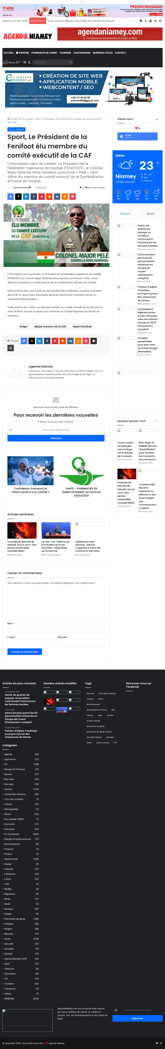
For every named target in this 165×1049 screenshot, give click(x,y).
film (113, 710)
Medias (8, 889)
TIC (6, 978)
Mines (7, 899)
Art (5, 764)
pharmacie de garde (96, 726)
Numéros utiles (103, 52)
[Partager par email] (93, 341)
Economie (9, 824)
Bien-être (9, 779)
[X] (18, 196)
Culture (8, 804)
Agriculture (10, 759)
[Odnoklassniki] (65, 196)
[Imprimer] (10, 348)
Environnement (12, 844)
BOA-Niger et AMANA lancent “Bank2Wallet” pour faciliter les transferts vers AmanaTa (148, 451)
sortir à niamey (102, 742)
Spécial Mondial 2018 (15, 958)
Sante (7, 939)
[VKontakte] (57, 196)
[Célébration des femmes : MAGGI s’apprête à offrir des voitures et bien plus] (90, 530)
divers (100, 699)
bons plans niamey (107, 693)
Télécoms (9, 968)
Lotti (6, 884)
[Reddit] (49, 196)
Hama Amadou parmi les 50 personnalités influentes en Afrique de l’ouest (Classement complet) (146, 266)
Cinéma (8, 789)
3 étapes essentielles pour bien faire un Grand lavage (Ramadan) (147, 344)
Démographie (11, 809)
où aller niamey (93, 720)
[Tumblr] (34, 196)
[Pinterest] (41, 196)
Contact (120, 52)
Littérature (9, 874)
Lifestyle (8, 869)
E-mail (11, 637)
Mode (7, 904)
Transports (9, 988)
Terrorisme (9, 973)
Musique (8, 909)
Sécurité (8, 943)
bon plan (90, 693)
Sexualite (9, 948)
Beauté (8, 774)
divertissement (93, 704)
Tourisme (65, 52)
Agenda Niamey (20, 187)
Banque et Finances (14, 769)
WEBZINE (23, 52)
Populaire (125, 213)
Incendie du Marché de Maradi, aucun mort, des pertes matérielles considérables (21, 546)
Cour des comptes (13, 799)
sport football (82, 326)
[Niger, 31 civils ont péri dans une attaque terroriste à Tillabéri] (74, 701)
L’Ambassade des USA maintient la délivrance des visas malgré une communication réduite (147, 496)
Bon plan (8, 784)
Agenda (8, 754)
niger (24, 326)
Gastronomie (82, 52)
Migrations (9, 894)
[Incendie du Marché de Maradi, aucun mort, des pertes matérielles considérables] (22, 530)
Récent (151, 213)
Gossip (7, 864)
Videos (7, 993)
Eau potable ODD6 (14, 819)
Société (8, 953)
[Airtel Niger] (82, 10)
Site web (62, 637)
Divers (7, 814)
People (7, 914)
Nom (10, 623)
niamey (90, 715)
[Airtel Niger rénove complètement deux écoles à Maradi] (74, 710)
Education (9, 829)
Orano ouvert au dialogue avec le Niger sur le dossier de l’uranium (125, 449)
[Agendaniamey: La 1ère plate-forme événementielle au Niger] (27, 36)
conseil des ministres (15, 794)
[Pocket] (72, 196)
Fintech (8, 854)
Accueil (9, 52)
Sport (7, 963)
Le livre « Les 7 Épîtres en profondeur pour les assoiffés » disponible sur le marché (55, 546)
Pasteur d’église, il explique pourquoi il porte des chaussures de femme (148, 293)
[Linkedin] (26, 196)
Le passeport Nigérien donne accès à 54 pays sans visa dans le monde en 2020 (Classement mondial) (148, 319)
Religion (8, 929)
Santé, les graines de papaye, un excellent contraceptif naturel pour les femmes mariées (147, 235)
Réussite (8, 934)
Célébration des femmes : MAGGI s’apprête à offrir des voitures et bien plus (88, 546)
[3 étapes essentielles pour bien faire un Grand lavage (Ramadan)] (126, 343)
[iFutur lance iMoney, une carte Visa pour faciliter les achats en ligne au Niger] (49, 694)
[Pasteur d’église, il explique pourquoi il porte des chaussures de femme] (126, 291)
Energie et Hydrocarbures (17, 839)
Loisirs (7, 879)
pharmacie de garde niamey (99, 731)
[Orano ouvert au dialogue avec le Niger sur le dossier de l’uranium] (126, 434)
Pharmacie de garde (44, 52)
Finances (9, 849)
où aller (110, 715)
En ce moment (26, 119)
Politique (8, 924)
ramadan (110, 737)
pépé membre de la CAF (51, 326)
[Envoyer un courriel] (30, 187)
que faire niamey (94, 737)
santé (89, 742)
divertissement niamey (97, 710)
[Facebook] (10, 196)
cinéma (90, 699)
